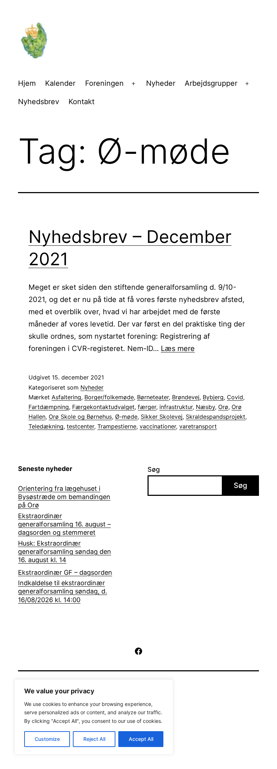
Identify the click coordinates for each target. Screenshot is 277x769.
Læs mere (178, 348)
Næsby (205, 406)
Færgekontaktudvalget (103, 406)
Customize (47, 739)
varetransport (198, 426)
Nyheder (160, 83)
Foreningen (104, 83)
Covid (235, 397)
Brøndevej (185, 397)
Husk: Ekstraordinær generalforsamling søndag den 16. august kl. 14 (64, 551)
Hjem (27, 83)
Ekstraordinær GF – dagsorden (65, 572)
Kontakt (81, 101)
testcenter (80, 426)
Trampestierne (116, 426)
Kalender (60, 83)
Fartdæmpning (48, 406)
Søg (154, 469)
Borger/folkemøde (109, 397)
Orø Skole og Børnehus (80, 416)
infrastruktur (176, 406)
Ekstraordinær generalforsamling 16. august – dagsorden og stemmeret (64, 524)
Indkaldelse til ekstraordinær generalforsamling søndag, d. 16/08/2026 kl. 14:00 (62, 591)
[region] (93, 717)
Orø (223, 406)
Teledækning (45, 426)
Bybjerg (213, 397)
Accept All (141, 739)
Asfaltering (66, 397)
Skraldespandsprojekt (215, 416)
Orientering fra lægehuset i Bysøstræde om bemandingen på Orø (64, 497)
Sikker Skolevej (162, 416)
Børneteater (153, 397)
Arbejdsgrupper (211, 83)
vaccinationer (158, 426)
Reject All (94, 739)
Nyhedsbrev (38, 101)
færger (147, 406)
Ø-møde (126, 416)
